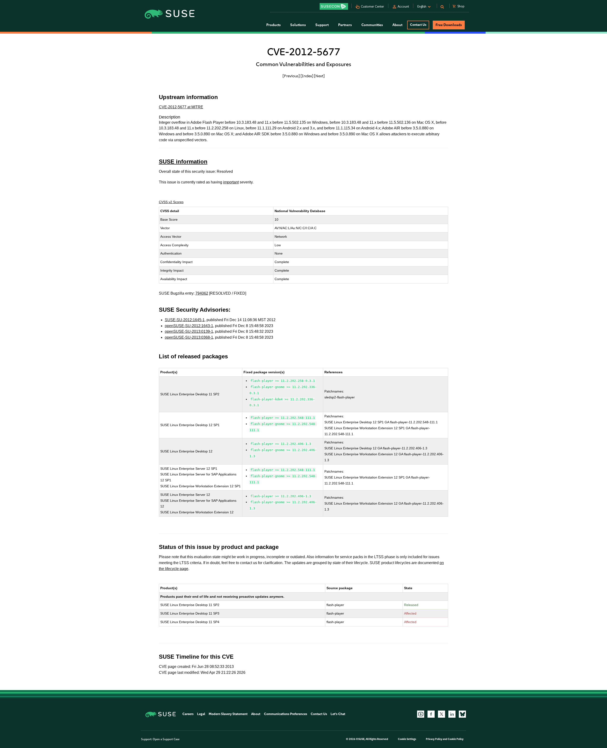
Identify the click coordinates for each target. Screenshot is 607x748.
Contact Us (418, 25)
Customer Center (372, 6)
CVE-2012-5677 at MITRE (181, 107)
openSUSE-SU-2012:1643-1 (189, 326)
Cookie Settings (407, 739)
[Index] (307, 75)
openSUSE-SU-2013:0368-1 (189, 337)
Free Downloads (449, 25)
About (255, 714)
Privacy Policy (434, 739)
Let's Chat (338, 714)
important (231, 182)
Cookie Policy (456, 739)
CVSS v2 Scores (171, 202)
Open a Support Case (166, 739)
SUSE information (183, 161)
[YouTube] (420, 714)
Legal (201, 714)
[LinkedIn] (451, 714)
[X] (441, 714)
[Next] (319, 75)
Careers (187, 714)
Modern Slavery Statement (228, 714)
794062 (201, 293)
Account (403, 6)
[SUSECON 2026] (334, 6)
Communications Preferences (285, 714)
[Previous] (291, 75)
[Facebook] (431, 714)
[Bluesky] (462, 714)
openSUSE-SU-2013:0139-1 (189, 331)
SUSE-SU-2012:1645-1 (185, 320)
